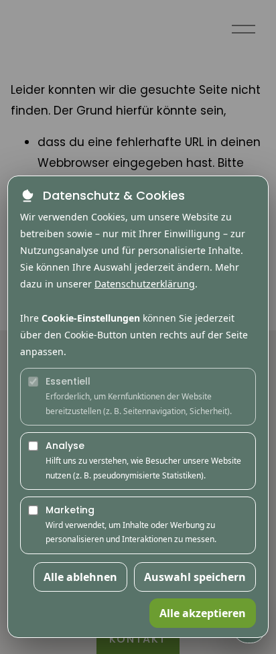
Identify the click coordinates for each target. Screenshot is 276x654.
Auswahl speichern (195, 577)
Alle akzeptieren (202, 613)
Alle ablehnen (80, 577)
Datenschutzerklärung (144, 283)
